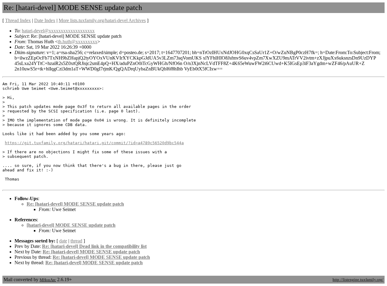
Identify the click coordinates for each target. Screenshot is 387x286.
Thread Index (18, 20)
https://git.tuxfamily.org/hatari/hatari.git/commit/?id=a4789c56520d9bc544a (94, 143)
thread (76, 240)
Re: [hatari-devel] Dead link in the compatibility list (94, 246)
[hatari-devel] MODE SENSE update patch (71, 225)
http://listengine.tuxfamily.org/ (358, 279)
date (63, 240)
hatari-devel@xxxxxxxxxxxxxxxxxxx (58, 30)
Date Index (44, 20)
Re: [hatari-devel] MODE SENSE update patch (75, 203)
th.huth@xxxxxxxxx (77, 41)
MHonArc (48, 280)
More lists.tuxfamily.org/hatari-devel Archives (102, 20)
